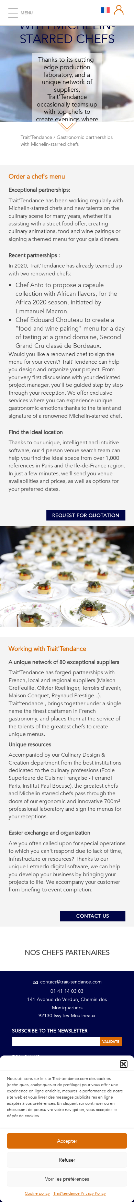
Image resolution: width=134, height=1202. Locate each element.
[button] (123, 1064)
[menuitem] (105, 9)
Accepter (67, 1141)
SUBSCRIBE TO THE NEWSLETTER (49, 1031)
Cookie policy (37, 1193)
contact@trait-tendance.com (70, 982)
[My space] (119, 10)
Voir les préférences (67, 1178)
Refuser (67, 1159)
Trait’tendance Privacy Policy (79, 1193)
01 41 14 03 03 (67, 991)
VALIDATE (111, 1041)
